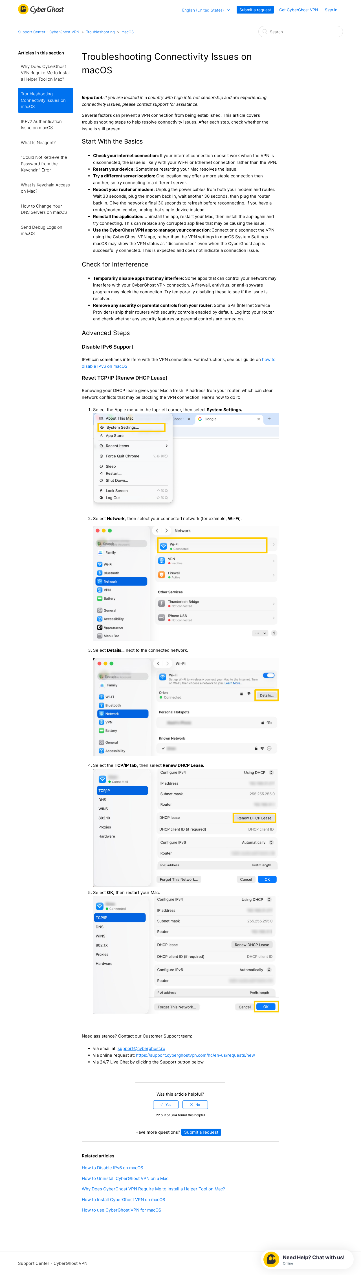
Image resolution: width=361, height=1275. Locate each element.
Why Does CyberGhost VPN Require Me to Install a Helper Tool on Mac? (45, 73)
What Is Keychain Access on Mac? (45, 188)
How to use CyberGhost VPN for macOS (121, 1210)
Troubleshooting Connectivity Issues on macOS (43, 100)
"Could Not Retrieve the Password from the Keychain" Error (44, 164)
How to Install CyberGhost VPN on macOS (123, 1199)
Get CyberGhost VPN (298, 9)
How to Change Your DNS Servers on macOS (44, 209)
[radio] (166, 1104)
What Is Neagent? (38, 142)
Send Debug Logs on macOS (41, 230)
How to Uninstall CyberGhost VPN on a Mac (125, 1178)
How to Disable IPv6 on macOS (112, 1167)
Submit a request (255, 9)
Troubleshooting (100, 32)
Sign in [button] (331, 9)
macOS (128, 32)
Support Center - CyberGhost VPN (48, 32)
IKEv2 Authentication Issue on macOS (41, 125)
